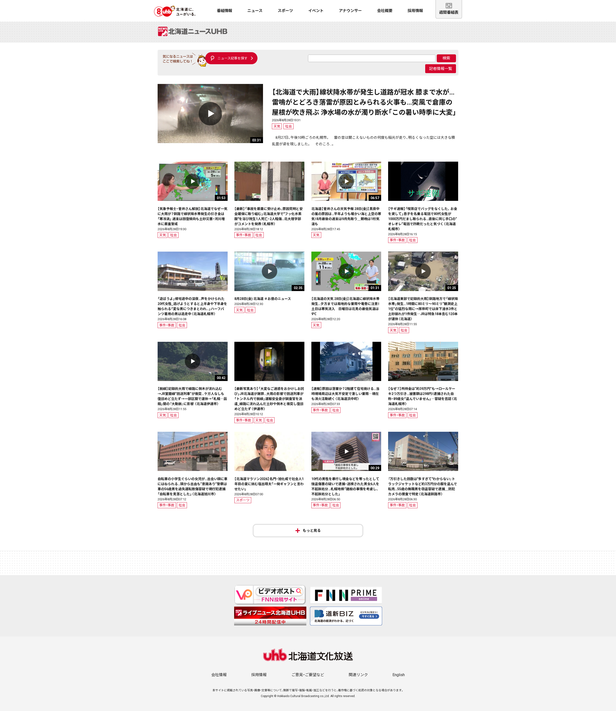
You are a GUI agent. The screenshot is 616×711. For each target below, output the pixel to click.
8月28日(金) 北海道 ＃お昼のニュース (262, 299)
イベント (316, 10)
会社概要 (384, 10)
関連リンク (358, 675)
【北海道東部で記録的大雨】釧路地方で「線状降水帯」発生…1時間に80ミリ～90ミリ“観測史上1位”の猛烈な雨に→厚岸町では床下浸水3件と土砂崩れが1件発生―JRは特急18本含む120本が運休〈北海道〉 (423, 309)
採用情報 (415, 10)
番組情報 (224, 10)
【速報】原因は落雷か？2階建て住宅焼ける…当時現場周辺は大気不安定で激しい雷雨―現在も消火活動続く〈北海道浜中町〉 (345, 394)
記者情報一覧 (440, 68)
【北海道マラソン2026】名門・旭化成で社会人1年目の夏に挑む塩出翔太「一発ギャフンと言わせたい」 (269, 484)
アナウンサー (350, 10)
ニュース (255, 10)
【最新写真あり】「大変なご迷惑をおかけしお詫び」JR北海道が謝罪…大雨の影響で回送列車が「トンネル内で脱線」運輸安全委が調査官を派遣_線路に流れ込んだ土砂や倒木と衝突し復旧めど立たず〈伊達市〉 (269, 399)
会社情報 (219, 675)
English (398, 675)
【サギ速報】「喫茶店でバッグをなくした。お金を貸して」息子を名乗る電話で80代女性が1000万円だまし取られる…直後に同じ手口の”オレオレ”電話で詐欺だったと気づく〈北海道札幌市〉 (422, 219)
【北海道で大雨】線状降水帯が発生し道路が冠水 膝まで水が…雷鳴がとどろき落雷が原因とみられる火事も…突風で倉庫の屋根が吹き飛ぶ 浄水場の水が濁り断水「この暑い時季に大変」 (364, 102)
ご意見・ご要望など (307, 675)
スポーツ (285, 10)
